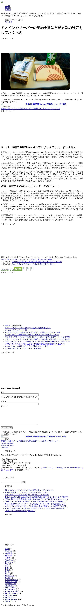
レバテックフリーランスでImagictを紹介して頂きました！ (28, 328)
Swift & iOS (9, 595)
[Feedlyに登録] (18, 270)
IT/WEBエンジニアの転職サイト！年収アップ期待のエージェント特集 (32, 332)
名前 (2, 392)
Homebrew (9, 562)
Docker (7, 578)
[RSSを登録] (24, 270)
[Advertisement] (18, 45)
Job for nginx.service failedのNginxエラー (20, 511)
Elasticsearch (9, 576)
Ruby (7, 568)
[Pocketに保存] (10, 270)
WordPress (9, 560)
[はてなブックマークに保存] (2, 270)
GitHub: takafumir (7, 443)
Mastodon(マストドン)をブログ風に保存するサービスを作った (29, 490)
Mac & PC (9, 597)
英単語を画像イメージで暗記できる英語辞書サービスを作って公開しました (30, 109)
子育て (7, 558)
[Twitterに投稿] (4, 270)
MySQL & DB (10, 588)
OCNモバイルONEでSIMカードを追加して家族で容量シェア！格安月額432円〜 (36, 506)
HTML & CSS (10, 590)
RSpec (7, 574)
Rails (7, 570)
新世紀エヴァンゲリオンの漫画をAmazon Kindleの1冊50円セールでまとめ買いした (37, 341)
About (7, 6)
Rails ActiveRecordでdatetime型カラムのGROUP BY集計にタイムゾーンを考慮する (36, 497)
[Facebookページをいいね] (32, 270)
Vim (6, 564)
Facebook (4, 447)
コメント (4, 406)
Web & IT (8, 22)
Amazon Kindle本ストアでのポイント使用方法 (23, 348)
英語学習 (8, 553)
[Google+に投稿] (8, 270)
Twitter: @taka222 (7, 445)
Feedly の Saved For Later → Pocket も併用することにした (33, 264)
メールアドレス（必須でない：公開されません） (20, 397)
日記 (7, 549)
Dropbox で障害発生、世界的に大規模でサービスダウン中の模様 (37, 262)
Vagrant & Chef (10, 584)
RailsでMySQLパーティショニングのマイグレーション (26, 492)
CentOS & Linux (11, 582)
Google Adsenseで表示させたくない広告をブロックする (26, 346)
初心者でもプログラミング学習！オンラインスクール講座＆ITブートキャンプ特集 (37, 337)
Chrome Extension (11, 580)
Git (6, 566)
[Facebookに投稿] (6, 270)
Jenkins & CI (9, 586)
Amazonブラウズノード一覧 (16, 330)
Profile (7, 8)
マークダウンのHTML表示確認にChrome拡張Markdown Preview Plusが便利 (34, 501)
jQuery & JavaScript (12, 591)
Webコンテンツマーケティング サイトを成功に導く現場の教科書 (26, 259)
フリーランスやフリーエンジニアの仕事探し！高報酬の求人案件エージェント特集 (37, 339)
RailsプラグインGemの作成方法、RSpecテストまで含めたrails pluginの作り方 (35, 508)
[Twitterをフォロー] (28, 270)
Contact (8, 10)
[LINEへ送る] (13, 270)
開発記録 (8, 551)
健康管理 (8, 556)
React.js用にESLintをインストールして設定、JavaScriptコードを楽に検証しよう (35, 504)
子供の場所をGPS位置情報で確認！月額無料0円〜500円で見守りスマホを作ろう (36, 499)
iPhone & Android (11, 599)
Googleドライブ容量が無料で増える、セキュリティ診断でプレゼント (32, 335)
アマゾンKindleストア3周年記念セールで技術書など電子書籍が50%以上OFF (35, 344)
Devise (7, 572)
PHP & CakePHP (11, 593)
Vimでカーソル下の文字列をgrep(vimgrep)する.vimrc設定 (27, 495)
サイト (3, 401)
